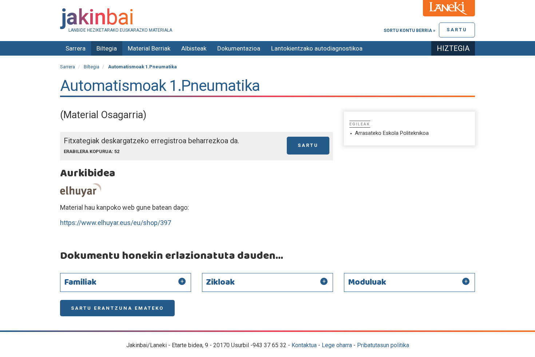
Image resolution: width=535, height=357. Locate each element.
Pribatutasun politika (383, 345)
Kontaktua (304, 345)
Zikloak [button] (220, 282)
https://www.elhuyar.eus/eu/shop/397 (115, 222)
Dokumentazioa (238, 48)
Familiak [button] (80, 282)
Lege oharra (337, 345)
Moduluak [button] (367, 282)
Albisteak (193, 48)
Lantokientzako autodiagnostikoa (316, 48)
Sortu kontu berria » (409, 30)
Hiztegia (453, 48)
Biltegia (106, 48)
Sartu (457, 29)
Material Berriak (149, 48)
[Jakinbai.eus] (267, 18)
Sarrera (76, 48)
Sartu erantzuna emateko (117, 308)
